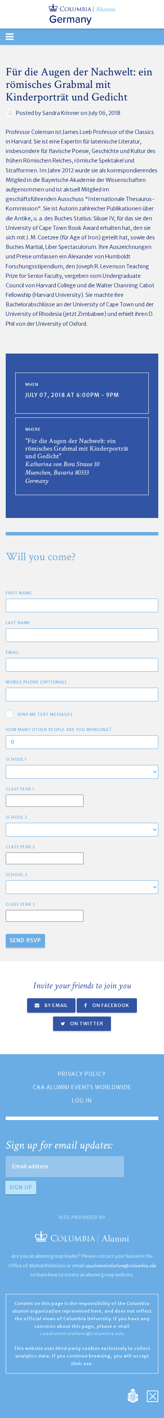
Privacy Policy (82, 1074)
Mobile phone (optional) (36, 682)
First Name (19, 593)
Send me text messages (44, 714)
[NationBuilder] (137, 1395)
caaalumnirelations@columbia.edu (120, 1265)
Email (12, 652)
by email (55, 1005)
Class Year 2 (20, 846)
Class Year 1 (20, 789)
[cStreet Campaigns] (152, 1395)
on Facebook (110, 1005)
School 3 (16, 874)
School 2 (16, 817)
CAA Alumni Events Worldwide (82, 1087)
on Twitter (86, 1023)
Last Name (18, 622)
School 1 (16, 759)
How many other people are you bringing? (58, 729)
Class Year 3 (20, 904)
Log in (82, 1100)
